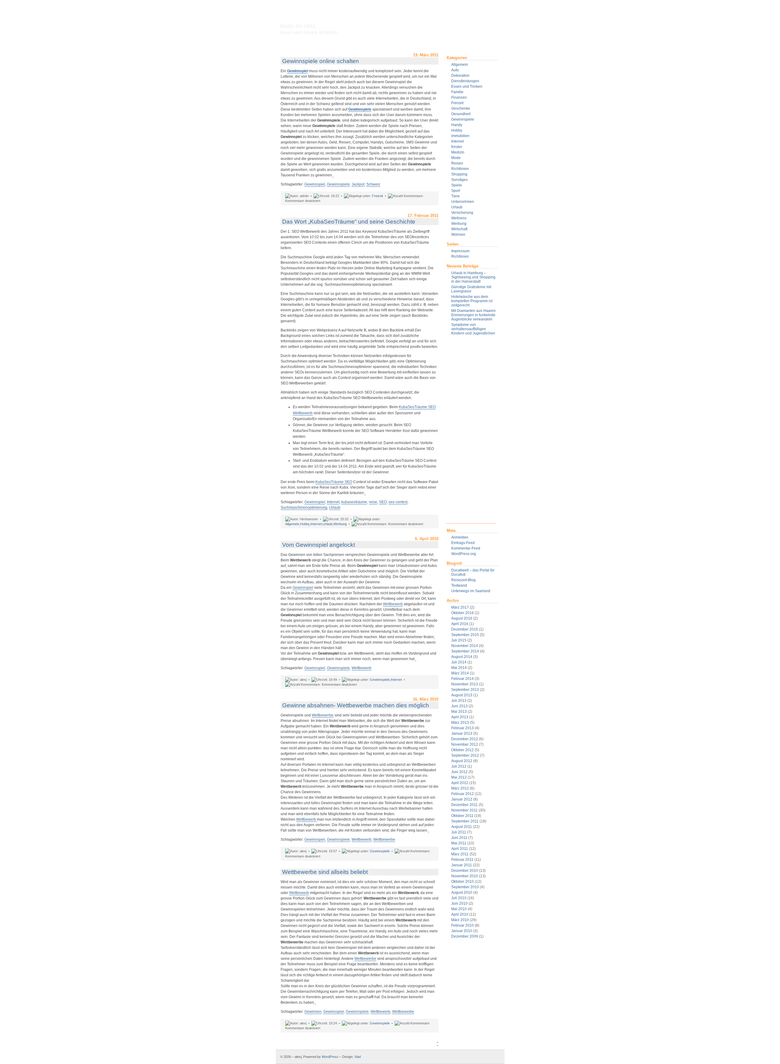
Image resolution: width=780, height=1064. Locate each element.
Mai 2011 (458, 843)
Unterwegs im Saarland (470, 591)
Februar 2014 (462, 679)
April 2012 (459, 783)
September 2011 (465, 821)
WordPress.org (463, 554)
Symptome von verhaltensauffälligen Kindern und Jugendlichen (473, 329)
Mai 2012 (459, 777)
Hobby (456, 130)
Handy (456, 125)
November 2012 (464, 744)
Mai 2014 (459, 668)
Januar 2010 (461, 931)
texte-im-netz (309, 29)
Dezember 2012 (464, 739)
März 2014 (460, 673)
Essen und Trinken (466, 86)
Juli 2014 (458, 662)
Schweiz (373, 184)
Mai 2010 (459, 909)
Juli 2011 (458, 832)
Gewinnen (312, 1011)
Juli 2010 (458, 898)
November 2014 (464, 646)
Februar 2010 (462, 925)
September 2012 (465, 755)
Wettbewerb (393, 604)
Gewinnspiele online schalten (320, 61)
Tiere (455, 196)
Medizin (457, 152)
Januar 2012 (461, 799)
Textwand (459, 585)
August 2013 (461, 695)
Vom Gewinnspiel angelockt (318, 545)
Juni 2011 (459, 838)
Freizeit (457, 103)
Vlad (357, 1057)
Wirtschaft (459, 229)
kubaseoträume (354, 502)
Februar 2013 (462, 728)
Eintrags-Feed (463, 543)
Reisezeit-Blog (463, 580)
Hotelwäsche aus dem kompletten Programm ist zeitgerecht (471, 301)
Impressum (460, 251)
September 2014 (465, 651)
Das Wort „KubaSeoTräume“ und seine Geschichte (348, 221)
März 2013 (460, 722)
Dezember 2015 (464, 629)
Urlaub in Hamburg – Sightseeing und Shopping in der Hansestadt (473, 277)
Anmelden (459, 537)
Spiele (456, 185)
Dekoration (460, 75)
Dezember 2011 (464, 805)
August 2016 (461, 618)
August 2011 (461, 827)
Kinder (456, 147)
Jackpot (358, 184)
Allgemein (459, 64)
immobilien (460, 136)
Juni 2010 (459, 903)
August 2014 (461, 657)
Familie (457, 92)
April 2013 (459, 717)
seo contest (397, 502)
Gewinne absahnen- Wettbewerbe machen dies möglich (355, 705)
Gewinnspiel (314, 184)
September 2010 (465, 887)
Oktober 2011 (462, 816)
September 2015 (465, 635)
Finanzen (459, 97)
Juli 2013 (458, 700)
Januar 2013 (461, 733)
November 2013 (464, 684)
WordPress (330, 1057)
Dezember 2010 (464, 870)
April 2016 (459, 624)
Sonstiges (459, 180)
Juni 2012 (459, 772)
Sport (455, 191)
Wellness (458, 218)
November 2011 (464, 810)
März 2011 (460, 854)
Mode (456, 158)
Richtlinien (460, 169)
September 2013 (465, 690)
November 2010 (464, 876)
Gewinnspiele (462, 119)
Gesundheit (460, 114)
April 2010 (459, 914)
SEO (383, 502)
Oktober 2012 (462, 750)
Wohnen (458, 234)
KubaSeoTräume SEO (333, 482)
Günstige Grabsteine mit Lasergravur (471, 289)
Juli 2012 (458, 766)
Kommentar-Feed (465, 548)
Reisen (457, 163)
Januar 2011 (461, 865)
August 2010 (461, 892)
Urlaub (457, 207)
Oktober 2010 (462, 881)
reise (373, 502)
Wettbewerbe (323, 715)
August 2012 (461, 761)
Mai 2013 (459, 711)
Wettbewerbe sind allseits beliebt (325, 872)
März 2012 (460, 788)
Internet (457, 141)
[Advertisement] (471, 432)
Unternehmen (462, 202)
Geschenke (460, 108)
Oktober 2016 (462, 613)
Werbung (458, 223)
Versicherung (462, 212)
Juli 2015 (458, 640)
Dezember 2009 (464, 936)
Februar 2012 (462, 794)
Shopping (459, 174)
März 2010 (460, 920)
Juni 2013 (459, 706)
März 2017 (460, 607)
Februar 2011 (462, 859)
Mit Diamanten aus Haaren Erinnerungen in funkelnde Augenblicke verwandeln (473, 315)
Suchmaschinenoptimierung (304, 507)
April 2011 (459, 849)
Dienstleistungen (465, 81)
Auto (455, 70)
